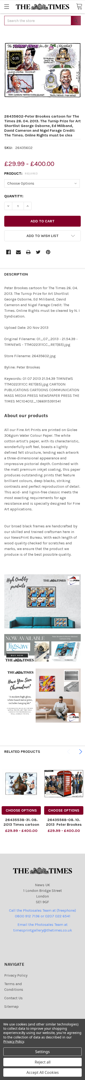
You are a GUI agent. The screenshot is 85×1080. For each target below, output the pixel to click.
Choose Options (21, 810)
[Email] (18, 252)
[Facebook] (8, 252)
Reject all (43, 1062)
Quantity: (13, 196)
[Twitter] (38, 252)
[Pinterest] (48, 252)
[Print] (28, 252)
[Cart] (79, 6)
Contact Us (13, 998)
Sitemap (11, 1006)
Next (80, 751)
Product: (21, 173)
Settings (42, 1051)
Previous (69, 751)
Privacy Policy (15, 975)
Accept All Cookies (42, 1072)
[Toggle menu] (6, 6)
